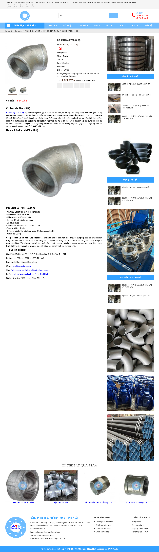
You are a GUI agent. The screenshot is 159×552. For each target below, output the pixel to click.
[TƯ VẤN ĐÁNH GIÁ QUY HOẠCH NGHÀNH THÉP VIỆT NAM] (114, 108)
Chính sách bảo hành (103, 528)
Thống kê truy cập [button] (141, 517)
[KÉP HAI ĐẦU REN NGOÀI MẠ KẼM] (73, 485)
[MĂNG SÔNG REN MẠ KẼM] (111, 485)
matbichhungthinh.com (22, 266)
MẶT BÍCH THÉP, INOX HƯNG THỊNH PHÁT (136, 84)
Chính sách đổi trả (102, 532)
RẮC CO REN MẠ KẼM (148, 502)
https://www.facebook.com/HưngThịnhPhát (31, 274)
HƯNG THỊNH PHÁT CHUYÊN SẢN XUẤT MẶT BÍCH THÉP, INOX (137, 117)
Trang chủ (51, 25)
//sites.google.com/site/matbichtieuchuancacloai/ (30, 270)
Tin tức (135, 25)
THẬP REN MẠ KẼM (35, 502)
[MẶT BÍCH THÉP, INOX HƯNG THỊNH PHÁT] (114, 87)
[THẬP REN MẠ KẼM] (35, 485)
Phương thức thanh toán (105, 522)
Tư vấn (122, 25)
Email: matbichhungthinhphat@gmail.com (20, 2)
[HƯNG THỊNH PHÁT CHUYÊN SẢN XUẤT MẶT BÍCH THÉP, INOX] (114, 119)
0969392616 (68, 80)
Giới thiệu (67, 25)
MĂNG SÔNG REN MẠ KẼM (110, 502)
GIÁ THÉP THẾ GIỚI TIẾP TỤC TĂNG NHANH (136, 95)
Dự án (97, 25)
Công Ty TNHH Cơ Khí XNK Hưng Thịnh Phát (77, 549)
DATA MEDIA (113, 549)
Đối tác (109, 25)
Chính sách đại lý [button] (102, 517)
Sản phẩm (83, 25)
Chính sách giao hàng (103, 525)
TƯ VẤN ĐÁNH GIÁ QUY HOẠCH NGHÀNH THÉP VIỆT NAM (135, 107)
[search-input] (88, 15)
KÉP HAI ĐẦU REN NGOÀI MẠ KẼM (72, 502)
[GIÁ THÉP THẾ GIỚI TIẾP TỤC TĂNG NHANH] (114, 98)
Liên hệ (148, 25)
